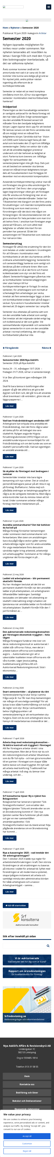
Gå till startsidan (16, 905)
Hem (5, 27)
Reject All (27, 1151)
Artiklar (43, 33)
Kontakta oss (27, 1084)
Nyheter (15, 27)
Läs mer (10, 406)
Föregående (12, 347)
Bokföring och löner (27, 1092)
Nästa (45, 347)
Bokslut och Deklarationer (27, 1100)
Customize (27, 1143)
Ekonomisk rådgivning (27, 1109)
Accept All (27, 1136)
